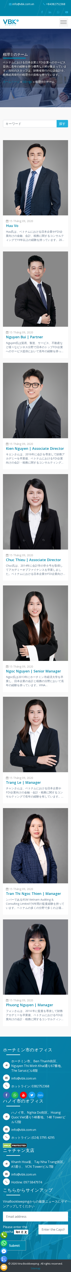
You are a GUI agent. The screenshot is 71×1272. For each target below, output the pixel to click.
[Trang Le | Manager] (35, 734)
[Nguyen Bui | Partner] (35, 289)
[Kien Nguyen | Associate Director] (35, 400)
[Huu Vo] (35, 177)
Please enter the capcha (15, 1229)
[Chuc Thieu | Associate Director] (35, 511)
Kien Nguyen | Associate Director (35, 448)
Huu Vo (12, 225)
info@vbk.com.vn (23, 1078)
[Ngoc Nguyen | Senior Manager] (35, 623)
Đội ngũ (27, 81)
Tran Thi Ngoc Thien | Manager (33, 893)
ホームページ (11, 81)
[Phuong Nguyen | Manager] (35, 956)
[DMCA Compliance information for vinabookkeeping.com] (15, 1145)
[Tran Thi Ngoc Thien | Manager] (35, 845)
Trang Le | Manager (23, 782)
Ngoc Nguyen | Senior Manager (33, 671)
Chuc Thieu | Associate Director (33, 559)
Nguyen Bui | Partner (24, 337)
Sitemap (35, 1268)
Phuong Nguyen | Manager (29, 1005)
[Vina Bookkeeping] (11, 22)
